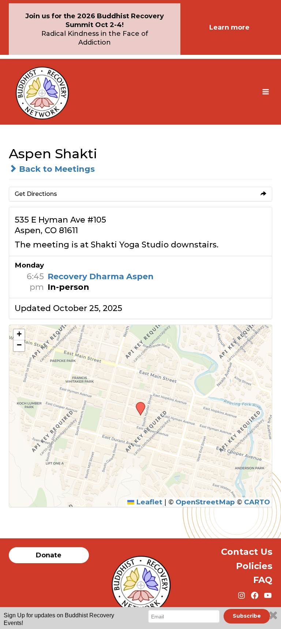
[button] (138, 404)
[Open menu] (265, 91)
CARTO (257, 502)
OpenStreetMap (205, 502)
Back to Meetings (56, 169)
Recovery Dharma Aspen (101, 276)
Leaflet (148, 502)
